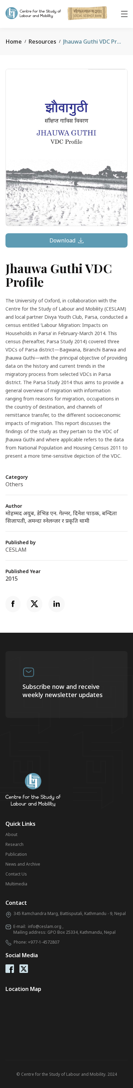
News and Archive (22, 864)
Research (14, 844)
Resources (42, 41)
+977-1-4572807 (43, 942)
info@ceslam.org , (45, 926)
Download (62, 240)
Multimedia (16, 884)
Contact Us (16, 874)
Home (13, 41)
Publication (16, 854)
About (11, 834)
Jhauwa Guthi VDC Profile (96, 41)
